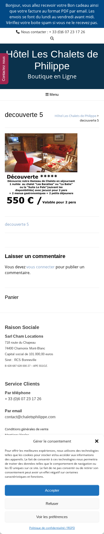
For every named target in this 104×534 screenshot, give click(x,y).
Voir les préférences (52, 517)
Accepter (52, 490)
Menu (54, 94)
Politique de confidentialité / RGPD (52, 528)
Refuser (52, 504)
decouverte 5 (17, 224)
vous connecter (40, 267)
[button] (96, 441)
